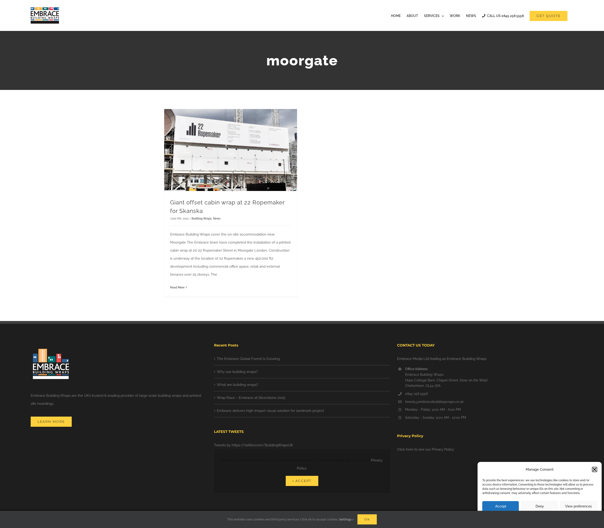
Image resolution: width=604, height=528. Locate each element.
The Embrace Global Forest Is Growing (248, 359)
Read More (177, 287)
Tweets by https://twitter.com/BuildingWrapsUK (253, 445)
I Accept (302, 481)
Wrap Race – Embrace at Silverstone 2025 (251, 398)
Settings (345, 519)
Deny (540, 506)
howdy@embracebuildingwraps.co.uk (434, 402)
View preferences (578, 506)
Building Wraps (202, 218)
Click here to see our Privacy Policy (425, 449)
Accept (500, 506)
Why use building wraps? (237, 372)
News (217, 218)
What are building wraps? (237, 385)
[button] (594, 469)
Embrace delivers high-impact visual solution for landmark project (270, 411)
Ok (367, 519)
